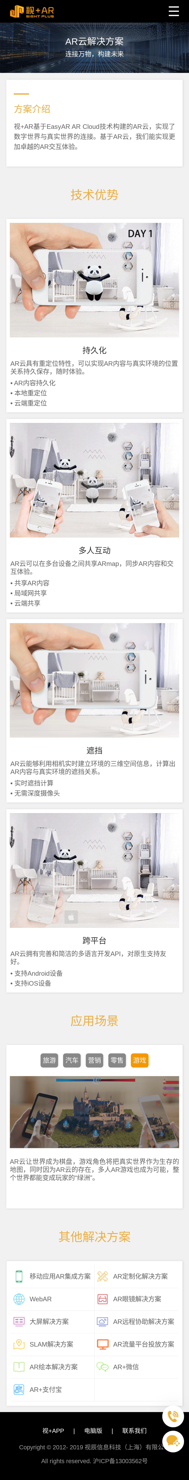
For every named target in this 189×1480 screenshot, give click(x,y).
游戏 (139, 1060)
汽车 (71, 1060)
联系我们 (134, 1430)
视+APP (53, 1430)
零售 (117, 1060)
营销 (94, 1060)
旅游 (49, 1060)
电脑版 (93, 1430)
